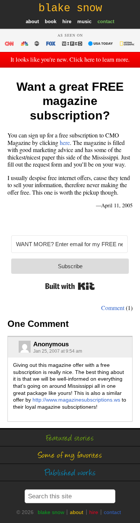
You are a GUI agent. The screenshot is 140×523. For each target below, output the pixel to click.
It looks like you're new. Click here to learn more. (70, 59)
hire (66, 21)
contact (105, 21)
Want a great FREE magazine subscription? (70, 101)
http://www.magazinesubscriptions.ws (76, 400)
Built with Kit (70, 286)
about (32, 21)
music (84, 21)
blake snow (51, 512)
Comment (112, 308)
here (65, 142)
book (50, 21)
